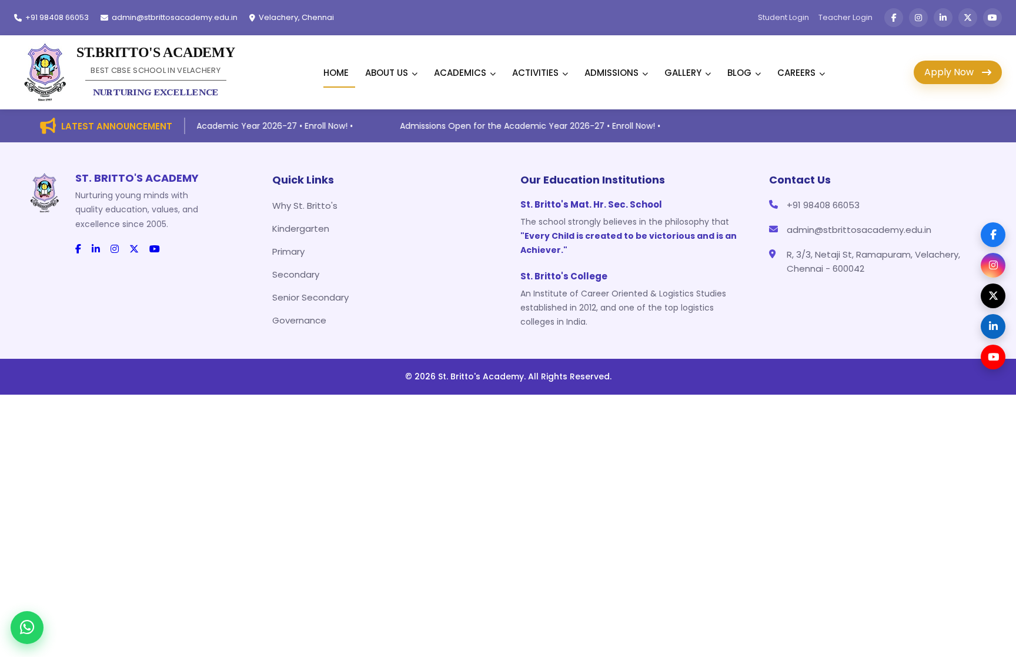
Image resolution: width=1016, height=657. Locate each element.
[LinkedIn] (993, 326)
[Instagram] (993, 265)
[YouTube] (993, 357)
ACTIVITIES (535, 72)
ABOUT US (386, 72)
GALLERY (682, 72)
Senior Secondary (310, 297)
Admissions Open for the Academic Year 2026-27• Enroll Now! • (218, 126)
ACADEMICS (460, 72)
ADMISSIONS (611, 72)
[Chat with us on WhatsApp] (27, 627)
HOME (336, 72)
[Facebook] (993, 234)
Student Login (783, 17)
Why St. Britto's (304, 205)
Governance (299, 320)
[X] (993, 296)
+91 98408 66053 (823, 205)
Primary (288, 251)
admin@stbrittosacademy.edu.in (859, 230)
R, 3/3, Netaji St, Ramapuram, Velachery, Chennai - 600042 (873, 261)
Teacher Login (845, 17)
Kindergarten (300, 228)
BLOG (739, 72)
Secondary (295, 274)
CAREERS (796, 72)
